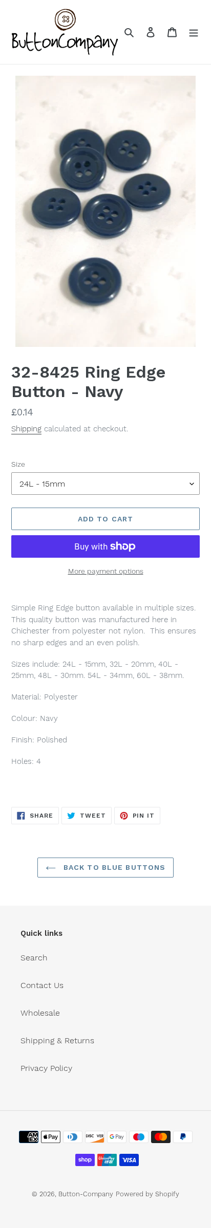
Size (18, 464)
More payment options (105, 571)
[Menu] (193, 31)
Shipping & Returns (57, 1040)
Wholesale (40, 1013)
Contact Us (42, 985)
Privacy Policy (46, 1068)
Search (34, 957)
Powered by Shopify (147, 1194)
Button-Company (85, 1194)
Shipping (26, 428)
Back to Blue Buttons (113, 867)
